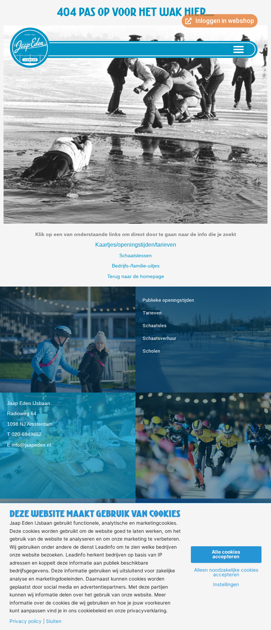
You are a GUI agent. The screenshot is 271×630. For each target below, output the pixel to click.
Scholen (151, 351)
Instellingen (226, 584)
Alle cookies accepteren (226, 554)
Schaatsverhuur (159, 338)
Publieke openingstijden (168, 300)
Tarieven (152, 313)
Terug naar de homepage (135, 276)
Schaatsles (155, 325)
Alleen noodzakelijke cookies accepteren (226, 572)
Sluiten (53, 621)
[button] (238, 49)
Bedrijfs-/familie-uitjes (135, 266)
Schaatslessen (135, 255)
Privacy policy (26, 621)
